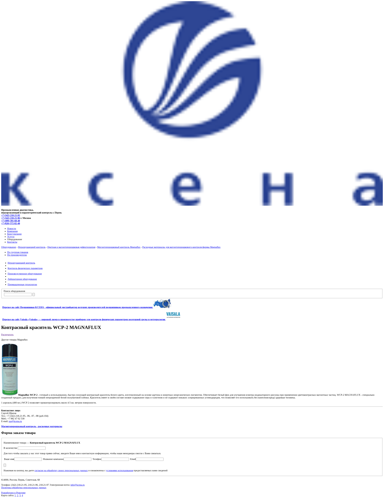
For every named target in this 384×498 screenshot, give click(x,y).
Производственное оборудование (25, 273)
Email (133, 459)
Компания (12, 231)
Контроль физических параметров (25, 268)
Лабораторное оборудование (22, 279)
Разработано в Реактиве (13, 492)
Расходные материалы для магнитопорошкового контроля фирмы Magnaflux (181, 247)
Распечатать (7, 334)
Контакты (12, 242)
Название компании (53, 459)
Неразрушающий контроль (31, 247)
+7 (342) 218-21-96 (10, 218)
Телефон (97, 459)
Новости (11, 228)
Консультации (14, 234)
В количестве (10, 448)
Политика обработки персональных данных (23, 487)
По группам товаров (17, 252)
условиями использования (119, 470)
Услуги (10, 236)
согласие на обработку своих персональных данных (61, 470)
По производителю (17, 255)
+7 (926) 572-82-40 (10, 223)
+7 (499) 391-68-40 (10, 220)
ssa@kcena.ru (15, 421)
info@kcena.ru (77, 485)
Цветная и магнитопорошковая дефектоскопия (71, 247)
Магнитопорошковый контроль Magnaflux (118, 247)
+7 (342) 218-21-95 (10, 215)
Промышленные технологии (22, 284)
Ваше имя (9, 459)
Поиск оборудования (14, 291)
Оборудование (8, 247)
